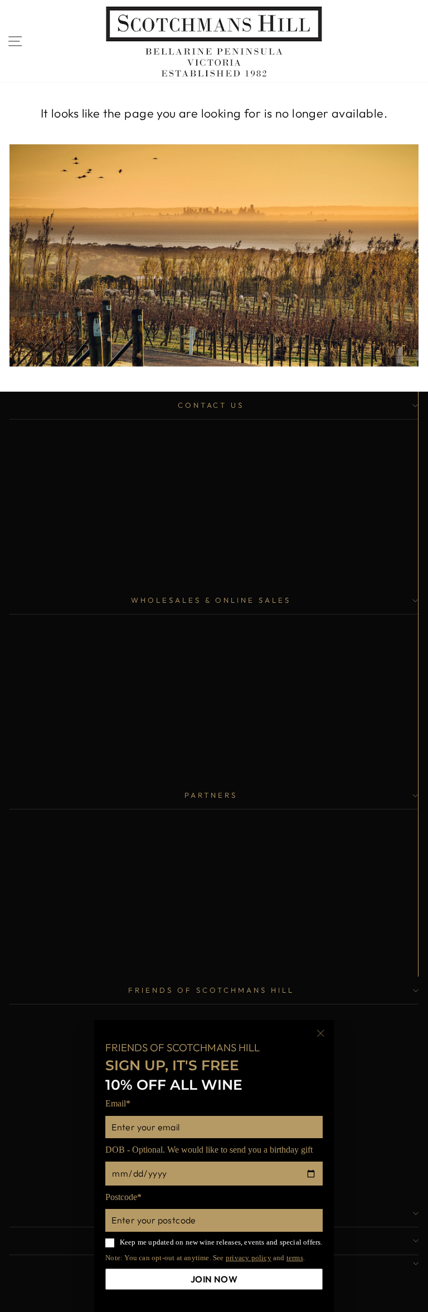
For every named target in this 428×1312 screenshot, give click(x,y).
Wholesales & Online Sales (211, 600)
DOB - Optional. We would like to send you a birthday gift (209, 1149)
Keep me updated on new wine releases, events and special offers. (221, 1242)
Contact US (211, 405)
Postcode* (123, 1197)
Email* (117, 1103)
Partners (210, 795)
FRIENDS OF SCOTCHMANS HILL (211, 990)
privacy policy (248, 1258)
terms (294, 1258)
